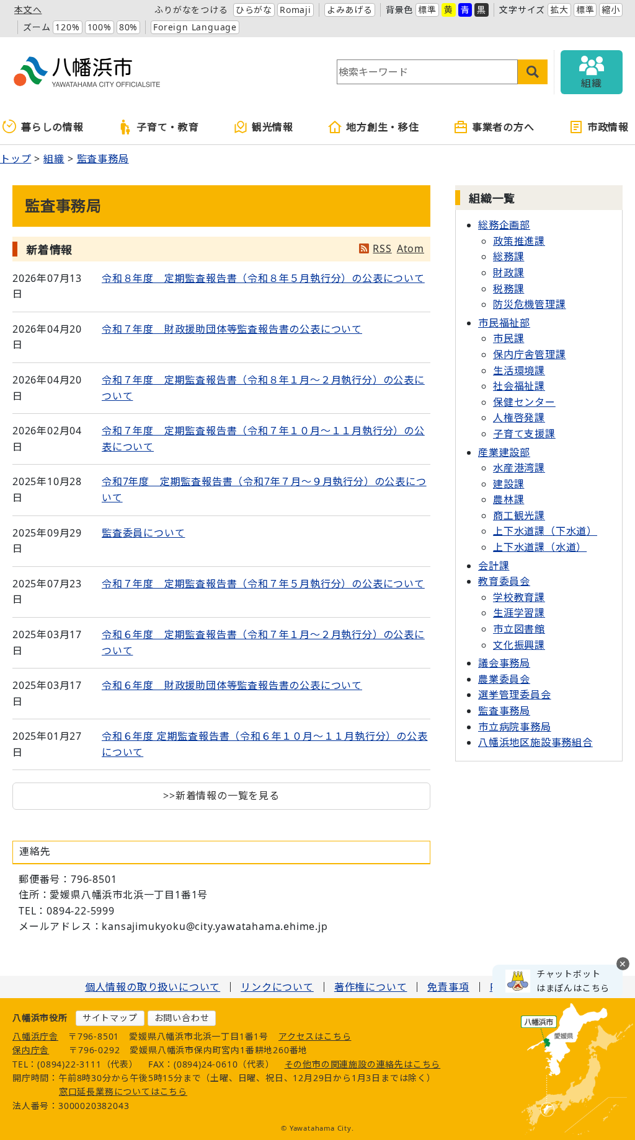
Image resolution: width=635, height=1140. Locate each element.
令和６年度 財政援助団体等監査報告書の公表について (232, 685)
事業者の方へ (503, 127)
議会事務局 (504, 663)
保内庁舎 (30, 1050)
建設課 (508, 484)
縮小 (611, 9)
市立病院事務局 (514, 727)
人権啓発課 (519, 417)
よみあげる (350, 9)
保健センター (524, 402)
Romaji (295, 9)
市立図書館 (519, 629)
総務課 (508, 256)
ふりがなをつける (191, 9)
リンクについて (277, 987)
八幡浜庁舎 (35, 1036)
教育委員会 (504, 581)
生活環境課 (519, 370)
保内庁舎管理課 (529, 354)
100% (99, 27)
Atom (410, 248)
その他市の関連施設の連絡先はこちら (363, 1064)
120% (67, 27)
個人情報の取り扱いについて (152, 987)
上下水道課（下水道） (545, 531)
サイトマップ (110, 1018)
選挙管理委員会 (514, 694)
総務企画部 (504, 225)
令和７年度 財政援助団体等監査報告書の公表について (232, 329)
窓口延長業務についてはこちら (123, 1091)
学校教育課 (519, 597)
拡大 (559, 9)
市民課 (508, 338)
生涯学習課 (519, 613)
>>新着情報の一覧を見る (221, 795)
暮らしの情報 (52, 127)
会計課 (493, 565)
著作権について (370, 987)
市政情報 (608, 127)
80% (128, 27)
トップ (15, 158)
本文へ (28, 9)
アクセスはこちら (314, 1036)
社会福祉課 (519, 386)
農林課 (508, 499)
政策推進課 (519, 241)
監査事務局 (103, 158)
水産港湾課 (519, 468)
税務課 (508, 289)
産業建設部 (504, 452)
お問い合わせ (182, 1018)
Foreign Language (195, 27)
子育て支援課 (524, 434)
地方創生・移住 (382, 127)
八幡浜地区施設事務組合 (535, 742)
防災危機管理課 (529, 304)
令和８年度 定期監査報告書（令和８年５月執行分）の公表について (263, 278)
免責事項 (448, 987)
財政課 (508, 272)
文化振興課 (519, 645)
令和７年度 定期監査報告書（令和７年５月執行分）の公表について (263, 583)
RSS (382, 248)
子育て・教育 (167, 127)
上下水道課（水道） (540, 547)
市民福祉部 (504, 323)
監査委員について (143, 533)
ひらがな (254, 9)
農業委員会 (504, 679)
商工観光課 (519, 515)
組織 (53, 158)
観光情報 (272, 127)
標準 (427, 9)
